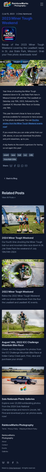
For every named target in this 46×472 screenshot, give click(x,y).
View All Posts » (8, 197)
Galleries (5, 451)
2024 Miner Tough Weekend (17, 237)
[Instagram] (8, 462)
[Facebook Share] (14, 165)
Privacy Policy (13, 429)
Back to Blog (11, 178)
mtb (31, 155)
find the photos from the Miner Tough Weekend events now (22, 123)
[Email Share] (26, 165)
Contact (5, 445)
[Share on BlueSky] (11, 165)
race (13, 155)
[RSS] (17, 462)
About (4, 441)
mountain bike (10, 159)
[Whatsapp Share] (22, 165)
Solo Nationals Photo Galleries (18, 399)
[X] (3, 462)
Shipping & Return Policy (28, 429)
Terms (4, 429)
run (25, 155)
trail (19, 155)
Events (4, 448)
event (6, 155)
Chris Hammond (25, 14)
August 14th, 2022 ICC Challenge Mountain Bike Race (20, 344)
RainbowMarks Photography (17, 425)
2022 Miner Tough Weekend (17, 291)
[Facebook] (12, 462)
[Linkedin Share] (18, 165)
